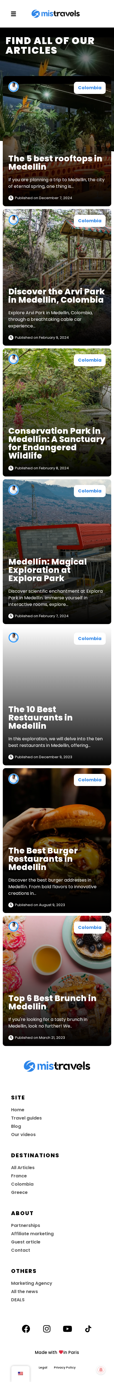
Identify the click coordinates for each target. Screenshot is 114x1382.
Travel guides (26, 1118)
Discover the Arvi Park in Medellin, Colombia (56, 296)
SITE (18, 1097)
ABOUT (22, 1213)
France (19, 1176)
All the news (24, 1291)
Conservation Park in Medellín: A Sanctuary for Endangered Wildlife (56, 443)
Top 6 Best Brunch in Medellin (52, 1002)
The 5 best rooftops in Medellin (55, 163)
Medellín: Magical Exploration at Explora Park (47, 570)
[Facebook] (26, 1329)
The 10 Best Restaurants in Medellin (40, 717)
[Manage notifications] (101, 1369)
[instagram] (46, 1329)
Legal (46, 1367)
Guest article (25, 1242)
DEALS (18, 1300)
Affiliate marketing (32, 1234)
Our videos (23, 1134)
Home (17, 1110)
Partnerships (25, 1225)
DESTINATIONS (35, 1155)
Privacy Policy (65, 1367)
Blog (16, 1126)
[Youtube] (67, 1329)
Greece (19, 1192)
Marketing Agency (31, 1283)
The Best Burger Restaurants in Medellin (43, 859)
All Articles (23, 1167)
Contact (20, 1250)
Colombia (90, 88)
